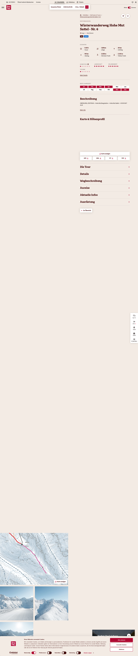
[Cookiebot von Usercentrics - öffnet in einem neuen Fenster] (14, 653)
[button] (105, 166)
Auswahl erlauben (121, 644)
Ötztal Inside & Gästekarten (26, 2)
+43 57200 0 (11, 2)
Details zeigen (88, 653)
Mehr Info (83, 110)
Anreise (38, 2)
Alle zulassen (121, 640)
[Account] (135, 2)
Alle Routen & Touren (95, 15)
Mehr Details (83, 75)
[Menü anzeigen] (3, 7)
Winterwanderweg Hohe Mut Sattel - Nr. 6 (90, 17)
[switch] (49, 653)
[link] (80, 2)
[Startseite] (80, 15)
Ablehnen (121, 649)
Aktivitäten (85, 15)
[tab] (59, 2)
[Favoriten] (132, 2)
